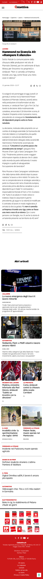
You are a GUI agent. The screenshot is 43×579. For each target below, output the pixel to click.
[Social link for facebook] (32, 2)
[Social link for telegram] (41, 2)
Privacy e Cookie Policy (21, 575)
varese (17, 230)
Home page (5, 17)
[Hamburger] (3, 7)
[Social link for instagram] (35, 2)
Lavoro (20, 17)
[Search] (24, 2)
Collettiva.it (21, 543)
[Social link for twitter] (29, 2)
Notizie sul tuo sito (21, 570)
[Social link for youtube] (38, 2)
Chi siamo (21, 563)
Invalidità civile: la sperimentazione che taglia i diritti (10, 433)
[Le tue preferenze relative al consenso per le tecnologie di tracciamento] (39, 575)
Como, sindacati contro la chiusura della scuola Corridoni (31, 389)
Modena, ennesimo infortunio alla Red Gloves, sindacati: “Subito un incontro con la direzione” (10, 391)
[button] (31, 86)
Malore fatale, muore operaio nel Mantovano (31, 433)
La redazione (13, 2)
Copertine (14, 17)
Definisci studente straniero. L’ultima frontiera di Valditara (18, 463)
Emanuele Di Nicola (7, 439)
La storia (21, 572)
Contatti (4, 2)
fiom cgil (9, 230)
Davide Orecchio (6, 302)
